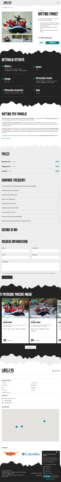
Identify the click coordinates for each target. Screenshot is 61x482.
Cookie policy (39, 475)
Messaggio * (5, 261)
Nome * (4, 248)
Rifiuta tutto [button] (55, 476)
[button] (31, 24)
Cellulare (34, 255)
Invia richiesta (6, 277)
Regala (41, 43)
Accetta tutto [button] (47, 476)
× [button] (58, 452)
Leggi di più (52, 461)
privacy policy (53, 273)
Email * (4, 255)
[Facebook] (56, 371)
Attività (6, 7)
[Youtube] (58, 371)
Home (3, 7)
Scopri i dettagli (6, 138)
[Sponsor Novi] (11, 454)
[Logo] (7, 2)
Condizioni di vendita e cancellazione (40, 473)
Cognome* (35, 248)
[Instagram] (53, 371)
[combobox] (56, 452)
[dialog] (51, 466)
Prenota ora (52, 43)
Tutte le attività (29, 347)
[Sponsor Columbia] (30, 454)
